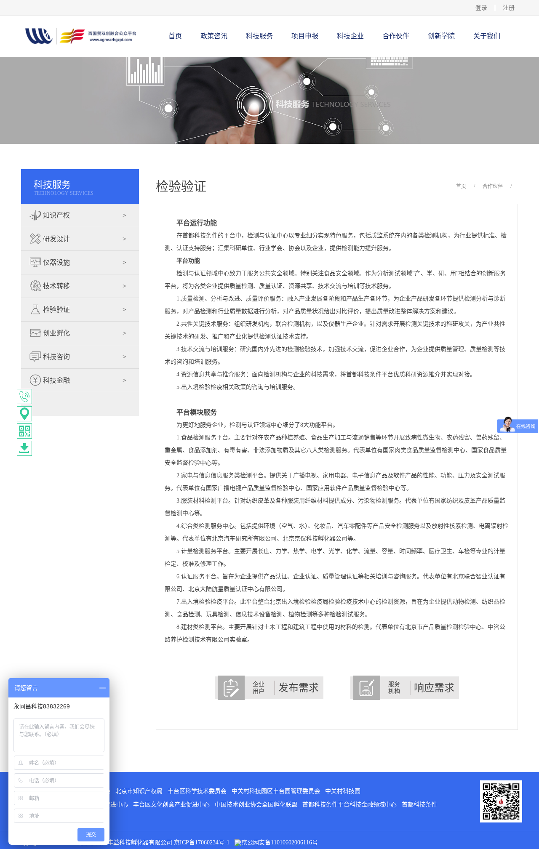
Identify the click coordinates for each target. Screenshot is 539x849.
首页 (175, 36)
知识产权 (83, 215)
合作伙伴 (493, 186)
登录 (481, 8)
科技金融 (83, 380)
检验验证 (83, 309)
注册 (509, 8)
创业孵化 (83, 333)
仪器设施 (83, 262)
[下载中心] (24, 448)
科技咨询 (83, 356)
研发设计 (83, 238)
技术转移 (83, 286)
